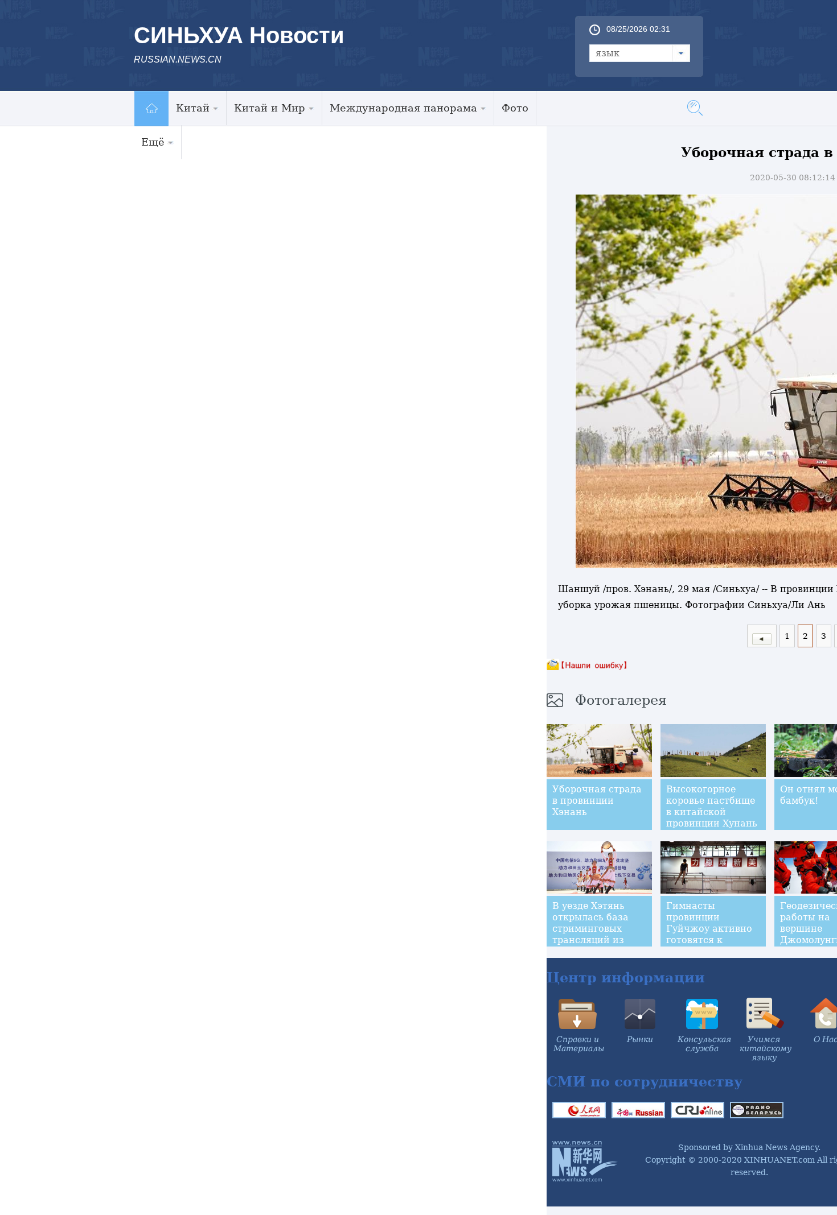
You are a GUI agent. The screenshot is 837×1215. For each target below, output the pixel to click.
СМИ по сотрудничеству (644, 1081)
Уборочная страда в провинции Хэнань (597, 800)
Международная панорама (403, 108)
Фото (515, 108)
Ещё (153, 142)
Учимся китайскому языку (765, 1048)
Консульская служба (704, 1044)
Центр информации (626, 977)
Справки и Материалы (578, 1044)
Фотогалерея (621, 700)
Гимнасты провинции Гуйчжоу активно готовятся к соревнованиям (709, 928)
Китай (193, 108)
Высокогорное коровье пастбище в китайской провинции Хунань (711, 806)
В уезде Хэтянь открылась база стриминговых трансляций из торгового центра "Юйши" (594, 934)
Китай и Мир (269, 108)
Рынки (640, 1039)
